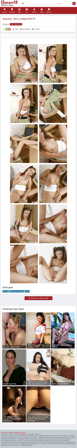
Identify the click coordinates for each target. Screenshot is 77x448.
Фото (26, 12)
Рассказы (49, 12)
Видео (19, 12)
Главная (4, 12)
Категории (12, 12)
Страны (42, 12)
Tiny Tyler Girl (16, 24)
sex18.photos (23, 434)
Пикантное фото (11, 3)
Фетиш (6, 291)
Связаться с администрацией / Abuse (13, 432)
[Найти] (73, 3)
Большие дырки (16, 291)
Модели (34, 12)
